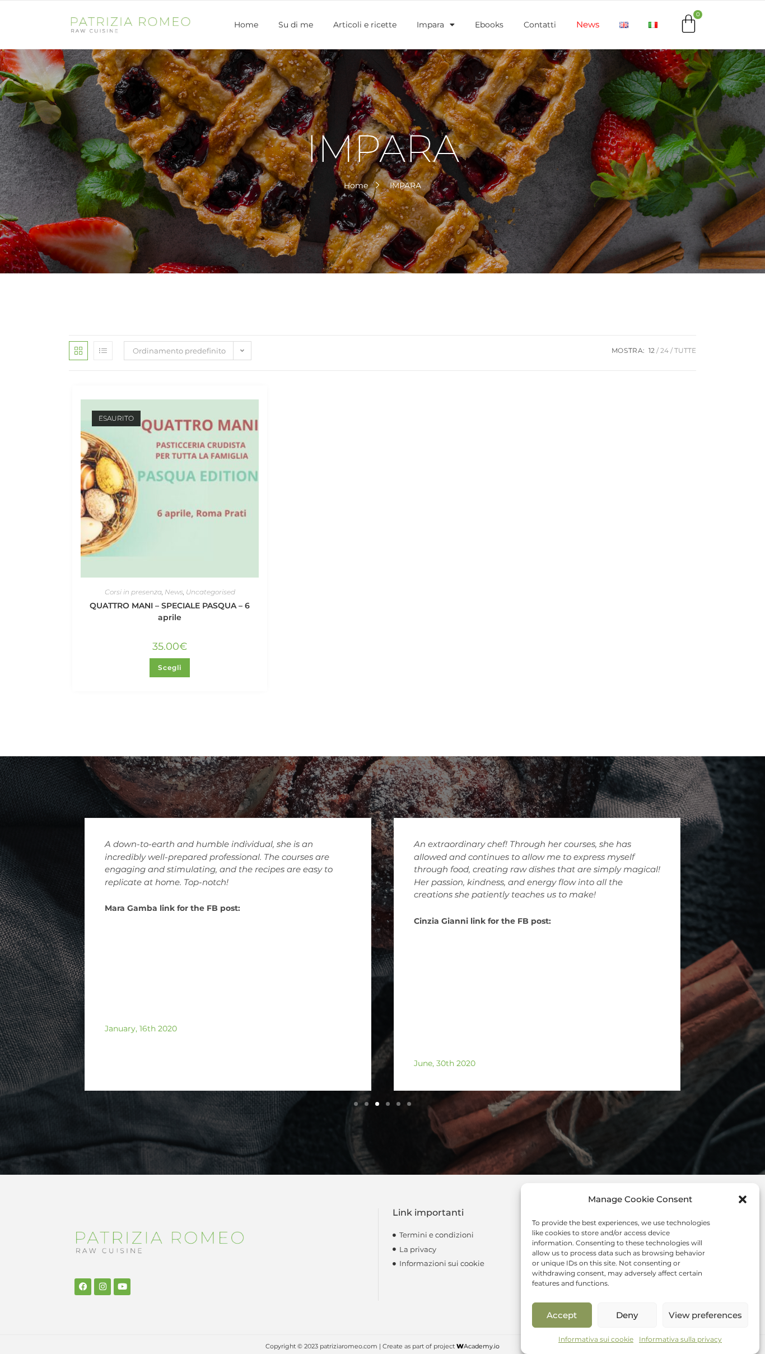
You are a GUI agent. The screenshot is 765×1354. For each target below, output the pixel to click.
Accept (562, 1315)
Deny (627, 1315)
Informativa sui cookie (595, 1339)
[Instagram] (102, 1286)
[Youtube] (122, 1286)
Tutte (685, 350)
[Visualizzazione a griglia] (78, 350)
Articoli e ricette (365, 25)
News (587, 24)
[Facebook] (82, 1286)
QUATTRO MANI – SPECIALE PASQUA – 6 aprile (170, 611)
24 (664, 350)
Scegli (169, 667)
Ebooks (489, 25)
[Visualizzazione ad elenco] (103, 350)
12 (652, 350)
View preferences (705, 1315)
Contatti (540, 25)
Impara (430, 25)
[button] (742, 1199)
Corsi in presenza (133, 592)
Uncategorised (210, 592)
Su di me (295, 25)
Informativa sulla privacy (680, 1339)
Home (246, 25)
